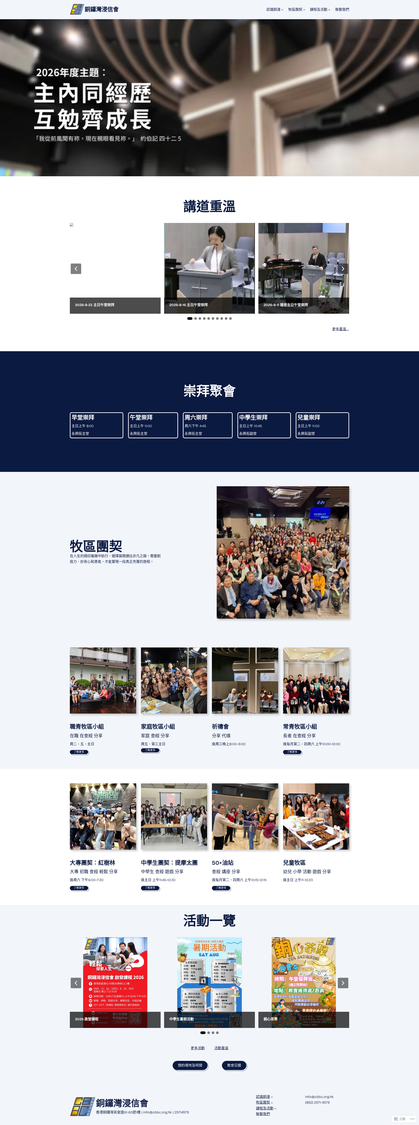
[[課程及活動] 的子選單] (329, 10)
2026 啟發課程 (86, 1019)
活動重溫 (221, 1048)
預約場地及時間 (190, 1065)
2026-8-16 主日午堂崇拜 (188, 305)
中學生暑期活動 (181, 1019)
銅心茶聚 (271, 1019)
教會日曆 (234, 1065)
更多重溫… (340, 329)
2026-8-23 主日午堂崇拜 (94, 305)
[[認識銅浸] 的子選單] (282, 10)
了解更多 (79, 751)
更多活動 (198, 1048)
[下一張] (343, 269)
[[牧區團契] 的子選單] (304, 10)
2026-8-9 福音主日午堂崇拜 (286, 305)
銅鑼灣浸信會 (102, 9)
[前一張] (76, 269)
